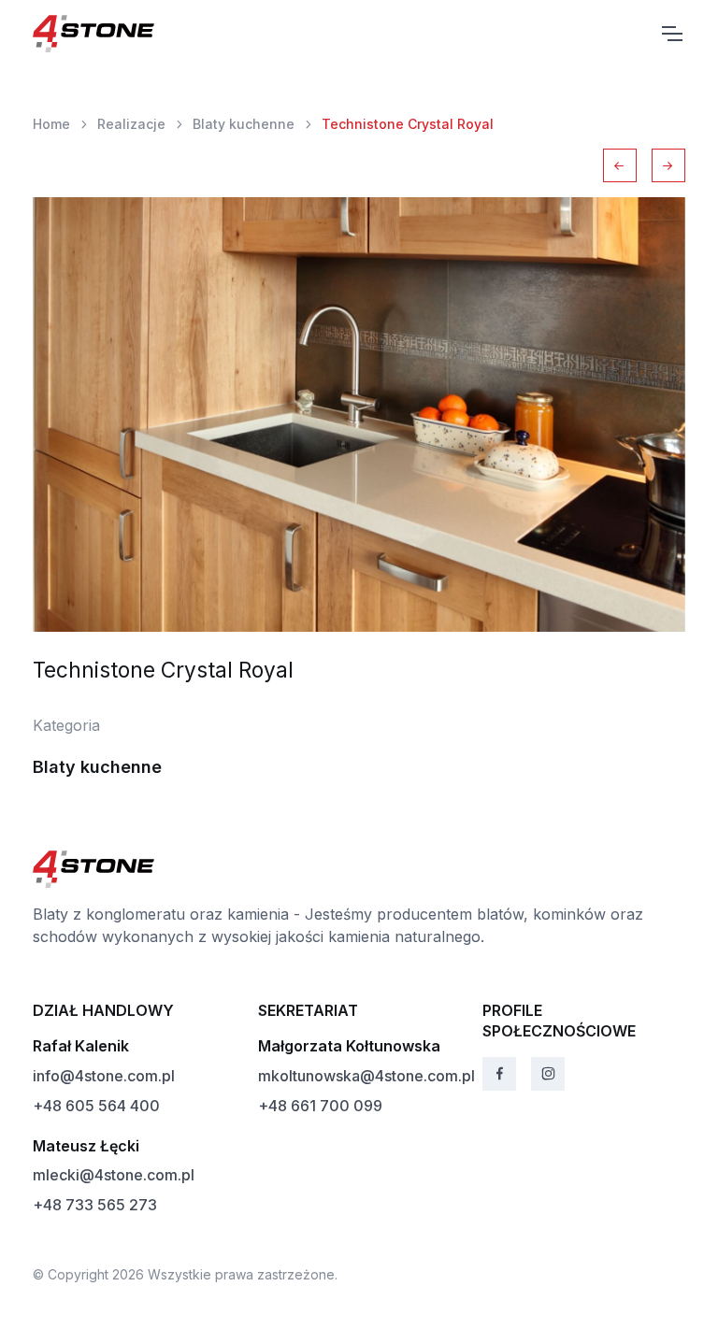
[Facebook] (499, 1074)
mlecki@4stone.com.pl (113, 1174)
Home (51, 124)
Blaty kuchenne (243, 124)
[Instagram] (548, 1074)
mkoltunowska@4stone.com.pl (366, 1075)
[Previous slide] (620, 165)
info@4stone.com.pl (104, 1075)
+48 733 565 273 (95, 1204)
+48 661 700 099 (320, 1105)
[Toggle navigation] (671, 33)
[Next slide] (668, 165)
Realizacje (131, 124)
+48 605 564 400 (96, 1105)
